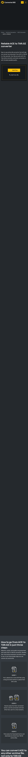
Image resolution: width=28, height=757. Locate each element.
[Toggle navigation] (25, 2)
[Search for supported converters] (22, 2)
